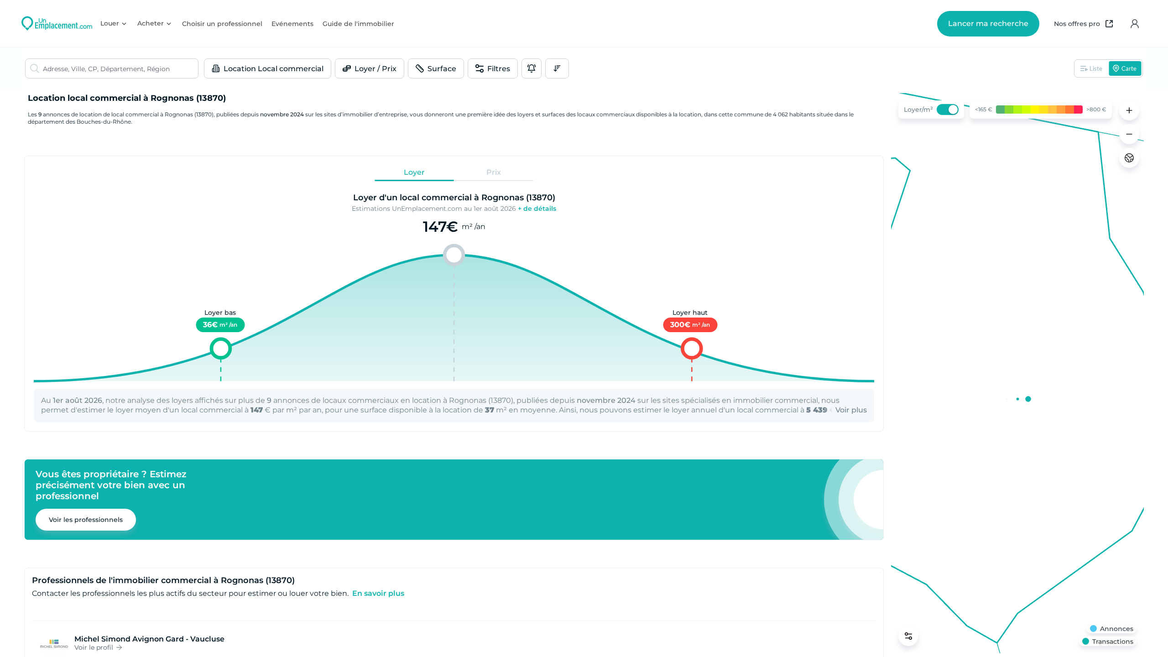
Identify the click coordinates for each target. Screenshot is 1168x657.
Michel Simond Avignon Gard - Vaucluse (149, 639)
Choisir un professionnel (222, 24)
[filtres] (908, 636)
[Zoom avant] (1129, 110)
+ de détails (537, 208)
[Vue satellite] (1129, 158)
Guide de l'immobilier (358, 24)
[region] (1017, 373)
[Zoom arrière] (1129, 134)
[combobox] (120, 68)
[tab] (414, 172)
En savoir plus (378, 593)
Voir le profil (93, 647)
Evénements (292, 24)
